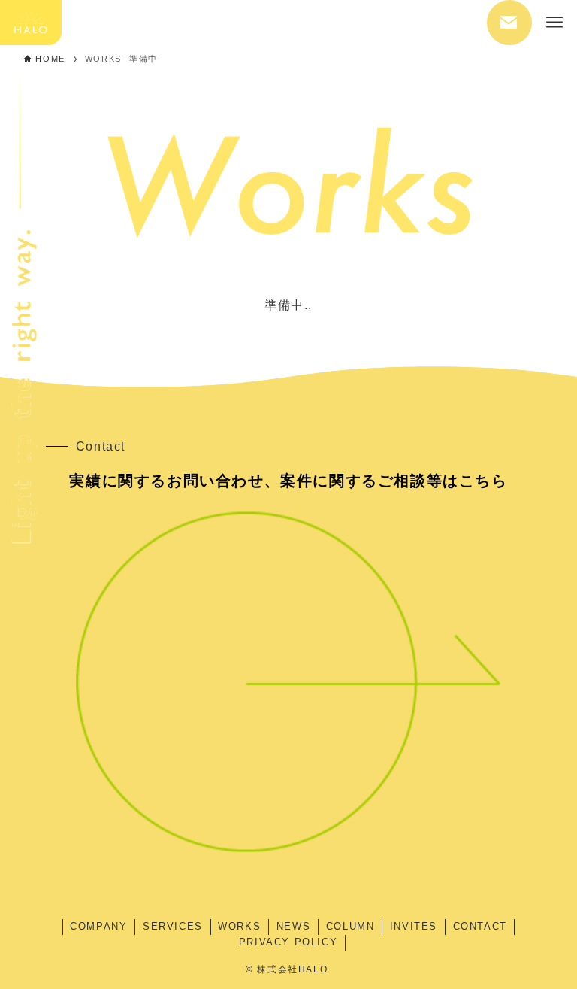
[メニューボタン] (554, 22)
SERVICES (173, 926)
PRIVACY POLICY (288, 942)
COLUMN (350, 926)
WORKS (239, 926)
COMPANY (98, 926)
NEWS (293, 926)
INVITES (413, 926)
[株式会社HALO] (31, 22)
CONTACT (480, 926)
